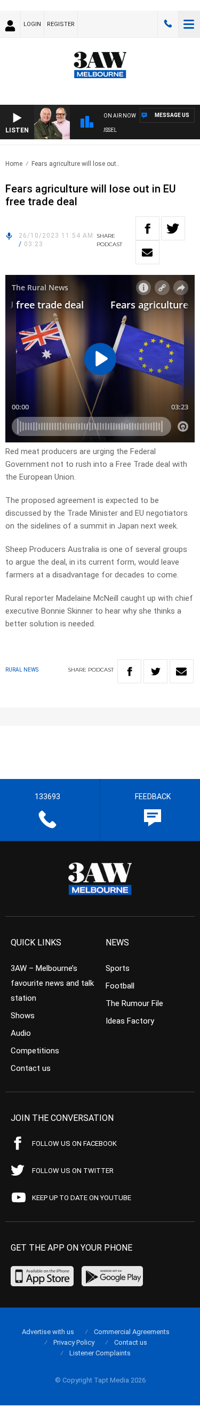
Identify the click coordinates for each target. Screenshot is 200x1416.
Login (32, 24)
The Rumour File (134, 1003)
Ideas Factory (130, 1021)
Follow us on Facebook (74, 1143)
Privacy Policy (73, 1342)
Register (61, 24)
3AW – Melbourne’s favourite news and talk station (52, 983)
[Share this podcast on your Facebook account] (147, 228)
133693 (168, 24)
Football (120, 986)
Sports (118, 968)
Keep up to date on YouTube (81, 1198)
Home (13, 163)
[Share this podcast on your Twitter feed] (173, 228)
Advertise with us (48, 1332)
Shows (23, 1015)
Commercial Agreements (132, 1332)
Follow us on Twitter (73, 1171)
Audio (21, 1033)
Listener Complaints (100, 1353)
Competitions (35, 1050)
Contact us (31, 1068)
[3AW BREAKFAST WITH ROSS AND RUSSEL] (149, 132)
